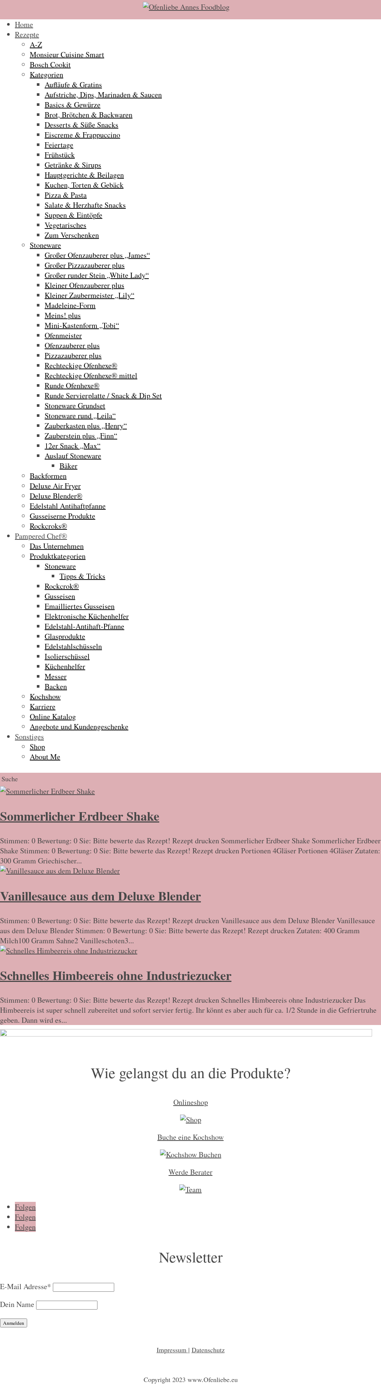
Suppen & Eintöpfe (73, 215)
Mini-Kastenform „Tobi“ (82, 325)
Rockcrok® (62, 586)
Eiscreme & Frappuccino (82, 135)
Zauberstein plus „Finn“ (81, 436)
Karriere (42, 706)
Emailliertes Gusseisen (80, 606)
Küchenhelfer (65, 666)
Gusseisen (60, 596)
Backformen (48, 476)
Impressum (172, 1349)
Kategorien (46, 74)
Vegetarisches (65, 225)
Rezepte (27, 34)
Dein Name (17, 1304)
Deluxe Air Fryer (55, 486)
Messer (56, 676)
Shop (37, 747)
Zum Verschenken (72, 235)
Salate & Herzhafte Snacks (85, 205)
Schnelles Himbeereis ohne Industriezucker (115, 975)
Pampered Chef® (41, 536)
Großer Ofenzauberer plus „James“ (97, 255)
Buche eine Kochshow (190, 1137)
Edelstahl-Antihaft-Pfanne (84, 626)
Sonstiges (29, 737)
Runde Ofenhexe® (72, 385)
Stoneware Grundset (75, 405)
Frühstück (60, 155)
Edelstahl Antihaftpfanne (68, 506)
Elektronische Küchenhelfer (87, 616)
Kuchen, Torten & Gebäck (84, 185)
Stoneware (45, 245)
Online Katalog (53, 716)
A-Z (36, 44)
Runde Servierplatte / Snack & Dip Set (103, 395)
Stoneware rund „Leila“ (80, 416)
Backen (56, 686)
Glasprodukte (65, 636)
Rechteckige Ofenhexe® (81, 365)
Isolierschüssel (67, 656)
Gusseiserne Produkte (62, 516)
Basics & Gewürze (72, 105)
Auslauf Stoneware (73, 456)
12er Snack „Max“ (72, 446)
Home (24, 24)
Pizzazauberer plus (73, 355)
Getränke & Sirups (73, 165)
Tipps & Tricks (82, 576)
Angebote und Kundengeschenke (79, 726)
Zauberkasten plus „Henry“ (86, 426)
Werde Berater (190, 1172)
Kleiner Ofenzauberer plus (84, 285)
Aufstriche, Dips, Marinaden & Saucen (103, 95)
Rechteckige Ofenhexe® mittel (91, 375)
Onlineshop (190, 1102)
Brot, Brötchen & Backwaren (88, 115)
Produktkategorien (58, 556)
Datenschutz (208, 1349)
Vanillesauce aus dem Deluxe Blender (100, 895)
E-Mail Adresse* (25, 1286)
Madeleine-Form (70, 305)
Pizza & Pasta (66, 195)
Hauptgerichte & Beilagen (84, 175)
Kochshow (45, 696)
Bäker (68, 466)
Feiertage (59, 145)
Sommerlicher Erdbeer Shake (79, 816)
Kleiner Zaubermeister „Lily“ (89, 295)
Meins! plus (63, 315)
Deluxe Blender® (56, 496)
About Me (45, 757)
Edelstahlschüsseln (73, 646)
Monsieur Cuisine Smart (67, 54)
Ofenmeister (63, 335)
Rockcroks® (48, 526)
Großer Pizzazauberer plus (85, 265)
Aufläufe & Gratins (73, 85)
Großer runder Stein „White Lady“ (97, 275)
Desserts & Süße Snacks (81, 125)
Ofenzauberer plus (72, 345)
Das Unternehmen (57, 546)
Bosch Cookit (50, 64)
